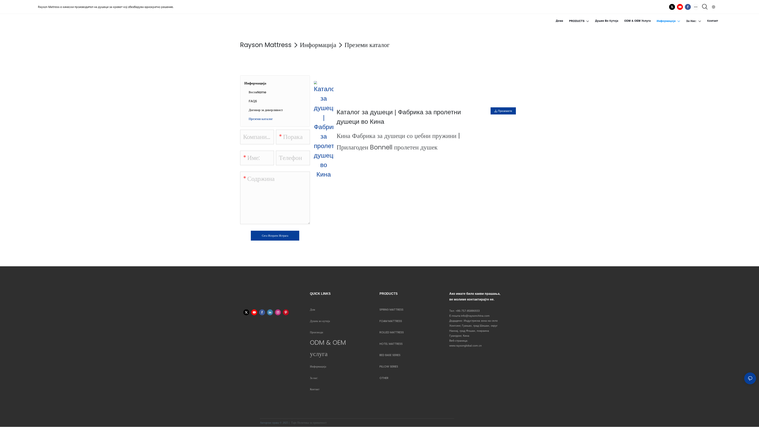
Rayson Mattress (266, 44)
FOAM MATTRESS (391, 321)
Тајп (293, 422)
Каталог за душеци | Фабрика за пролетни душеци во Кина (399, 117)
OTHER (384, 378)
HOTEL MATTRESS (391, 344)
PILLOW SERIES (389, 366)
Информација (318, 44)
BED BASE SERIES (390, 355)
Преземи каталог (367, 44)
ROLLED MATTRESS (392, 332)
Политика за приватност (312, 422)
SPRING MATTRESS (391, 310)
